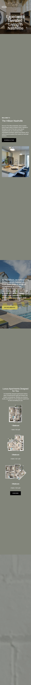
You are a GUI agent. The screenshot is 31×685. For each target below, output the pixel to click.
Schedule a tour (9, 140)
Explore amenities (9, 307)
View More (15, 493)
